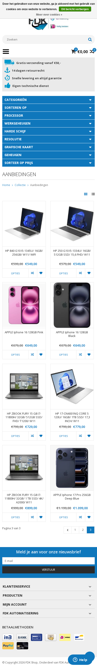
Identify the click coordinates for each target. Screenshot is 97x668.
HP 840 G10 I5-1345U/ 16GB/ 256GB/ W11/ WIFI (24, 253)
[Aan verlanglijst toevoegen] (41, 273)
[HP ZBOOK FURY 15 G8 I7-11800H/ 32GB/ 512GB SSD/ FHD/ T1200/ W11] (24, 366)
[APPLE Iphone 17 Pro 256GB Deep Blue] (72, 447)
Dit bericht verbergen (75, 9)
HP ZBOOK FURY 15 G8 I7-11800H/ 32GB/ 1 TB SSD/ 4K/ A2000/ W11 (24, 498)
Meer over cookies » (49, 14)
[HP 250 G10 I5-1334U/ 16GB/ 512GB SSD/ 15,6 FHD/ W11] (72, 203)
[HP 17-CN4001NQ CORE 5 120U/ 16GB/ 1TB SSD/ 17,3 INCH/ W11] (72, 366)
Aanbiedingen (39, 185)
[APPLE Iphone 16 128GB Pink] (24, 285)
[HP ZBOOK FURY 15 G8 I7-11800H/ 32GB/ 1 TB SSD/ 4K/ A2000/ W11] (24, 447)
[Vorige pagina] (68, 530)
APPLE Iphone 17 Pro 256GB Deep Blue (72, 497)
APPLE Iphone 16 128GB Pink (24, 332)
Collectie (20, 185)
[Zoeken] (90, 39)
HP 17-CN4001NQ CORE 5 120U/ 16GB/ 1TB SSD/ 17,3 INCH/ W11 (72, 417)
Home (6, 185)
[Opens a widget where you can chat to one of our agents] (80, 660)
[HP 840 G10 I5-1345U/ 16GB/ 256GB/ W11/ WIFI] (24, 203)
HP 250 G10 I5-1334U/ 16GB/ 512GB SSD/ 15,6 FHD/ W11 (72, 253)
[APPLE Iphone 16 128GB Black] (72, 285)
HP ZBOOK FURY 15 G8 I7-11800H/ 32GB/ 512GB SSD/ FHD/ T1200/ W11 (23, 417)
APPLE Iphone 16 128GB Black (72, 334)
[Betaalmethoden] (8, 637)
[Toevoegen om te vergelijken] (32, 273)
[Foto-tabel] (86, 194)
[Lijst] (93, 194)
